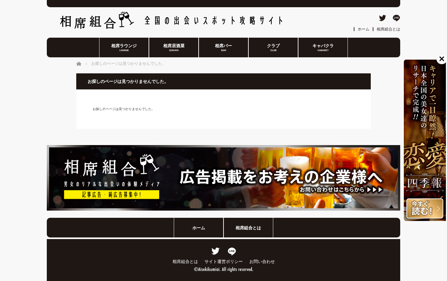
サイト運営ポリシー (224, 261)
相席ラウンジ (124, 47)
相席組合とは (388, 29)
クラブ (273, 47)
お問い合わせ (262, 261)
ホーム (363, 29)
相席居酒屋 (174, 47)
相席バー (223, 47)
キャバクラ (323, 47)
